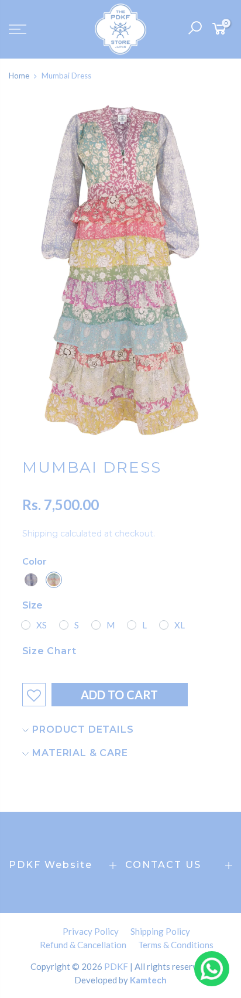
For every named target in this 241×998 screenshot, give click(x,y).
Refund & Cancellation (83, 944)
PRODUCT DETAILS (82, 729)
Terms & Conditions (176, 944)
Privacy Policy (91, 931)
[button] (31, 580)
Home (19, 75)
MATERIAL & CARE (79, 752)
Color (34, 560)
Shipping (40, 533)
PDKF (116, 966)
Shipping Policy (160, 931)
